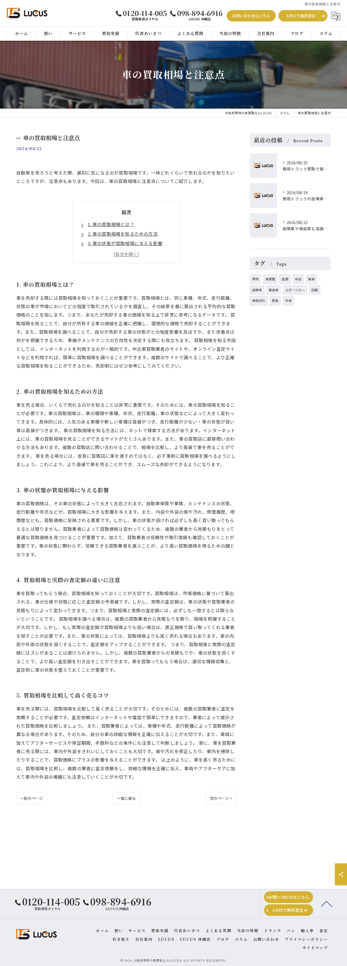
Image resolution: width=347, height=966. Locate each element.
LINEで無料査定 (301, 15)
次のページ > (221, 798)
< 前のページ (32, 798)
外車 (288, 300)
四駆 (314, 290)
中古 (298, 279)
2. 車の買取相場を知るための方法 (123, 234)
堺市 (255, 279)
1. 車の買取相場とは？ (111, 224)
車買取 (270, 279)
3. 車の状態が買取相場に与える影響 (125, 243)
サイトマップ (315, 947)
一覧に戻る (126, 798)
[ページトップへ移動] (326, 903)
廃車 (311, 279)
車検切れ (258, 300)
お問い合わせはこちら (251, 15)
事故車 (274, 290)
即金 (275, 300)
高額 (285, 279)
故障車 (257, 290)
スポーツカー (295, 290)
